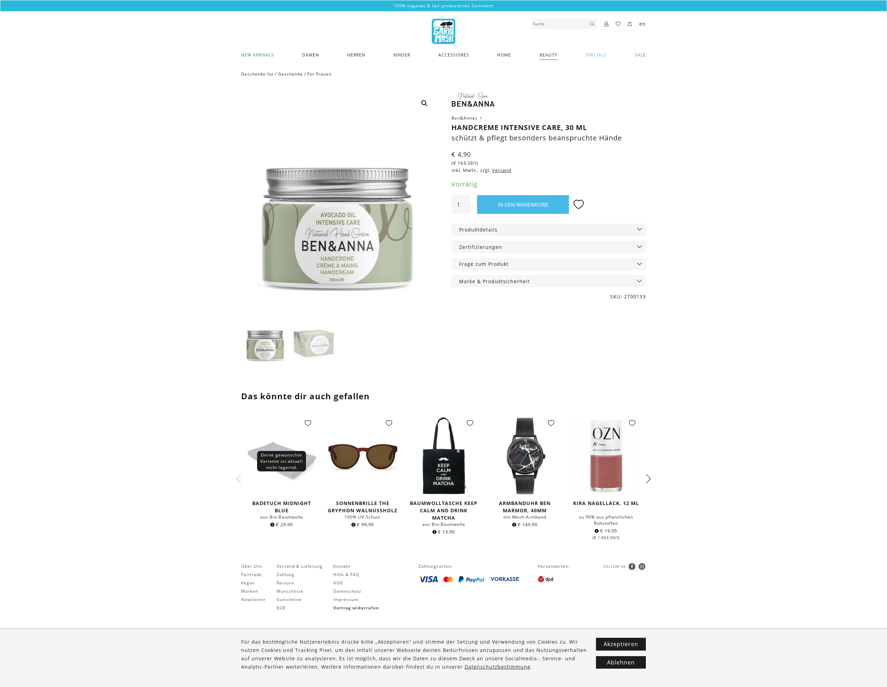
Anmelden (443, 418)
